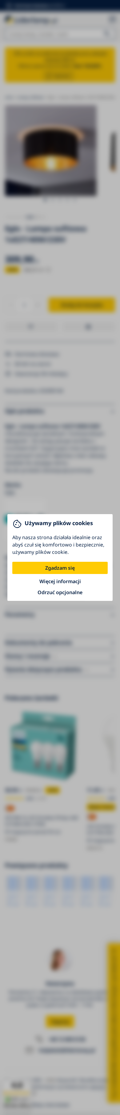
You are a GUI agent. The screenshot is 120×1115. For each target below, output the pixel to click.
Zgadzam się (60, 568)
